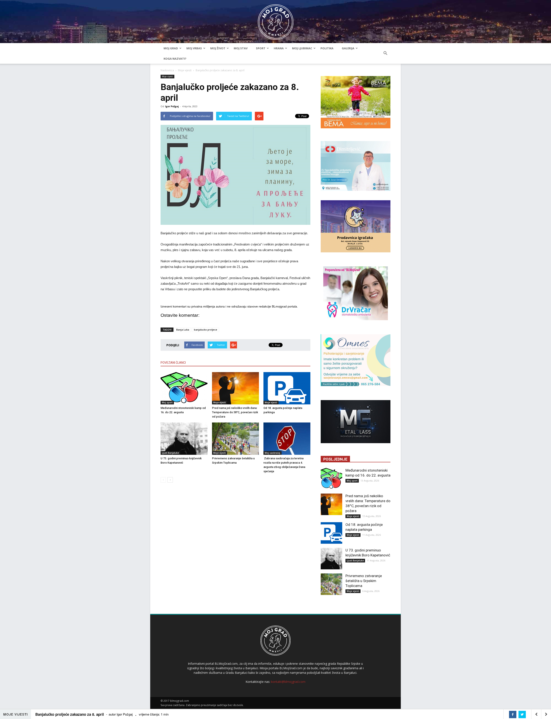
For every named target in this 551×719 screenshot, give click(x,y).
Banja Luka (182, 329)
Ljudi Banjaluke (170, 452)
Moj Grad (171, 48)
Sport (260, 48)
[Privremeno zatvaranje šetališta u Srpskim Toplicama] (235, 438)
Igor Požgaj (172, 106)
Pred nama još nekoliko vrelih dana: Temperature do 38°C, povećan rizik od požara (235, 412)
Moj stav (241, 48)
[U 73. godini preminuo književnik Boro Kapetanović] (184, 438)
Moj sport (167, 402)
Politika (326, 48)
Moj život (217, 48)
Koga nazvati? (175, 59)
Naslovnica (167, 70)
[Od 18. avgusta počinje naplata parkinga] (286, 388)
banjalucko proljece (205, 329)
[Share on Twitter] (522, 714)
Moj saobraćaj (272, 452)
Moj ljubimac (302, 48)
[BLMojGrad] (275, 20)
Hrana (279, 48)
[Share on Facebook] (512, 714)
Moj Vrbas (194, 48)
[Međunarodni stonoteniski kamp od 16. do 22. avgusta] (184, 388)
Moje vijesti (185, 70)
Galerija (348, 48)
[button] (385, 53)
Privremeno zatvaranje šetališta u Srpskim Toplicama (363, 581)
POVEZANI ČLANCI (173, 362)
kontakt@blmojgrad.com (288, 682)
